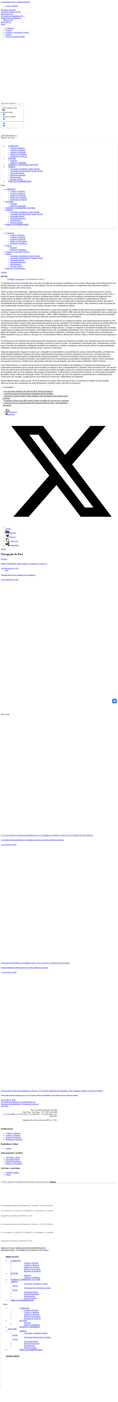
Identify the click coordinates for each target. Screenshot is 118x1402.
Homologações (15, 177)
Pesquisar (13, 161)
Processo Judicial (16, 179)
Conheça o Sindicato (17, 150)
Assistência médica (12, 1172)
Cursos (8, 1175)
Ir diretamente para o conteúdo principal (15, 2)
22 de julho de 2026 (8, 1100)
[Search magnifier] (3, 110)
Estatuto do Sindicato (18, 152)
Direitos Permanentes (18, 175)
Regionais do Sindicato (18, 156)
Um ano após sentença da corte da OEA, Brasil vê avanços (28, 391)
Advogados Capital (13, 1157)
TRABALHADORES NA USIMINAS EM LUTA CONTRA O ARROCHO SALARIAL (24, 967)
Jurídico (11, 167)
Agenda (8, 1148)
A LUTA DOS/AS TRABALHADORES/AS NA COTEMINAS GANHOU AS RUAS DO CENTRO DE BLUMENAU (32, 840)
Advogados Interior (17, 173)
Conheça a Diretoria (17, 148)
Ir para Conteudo (12, 6)
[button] (59, 185)
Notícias (12, 158)
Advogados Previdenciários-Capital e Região (26, 171)
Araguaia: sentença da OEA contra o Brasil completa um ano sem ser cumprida (36, 401)
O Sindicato (13, 146)
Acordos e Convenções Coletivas (23, 165)
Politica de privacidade (18, 154)
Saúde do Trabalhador (18, 163)
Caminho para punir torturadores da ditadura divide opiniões (28, 394)
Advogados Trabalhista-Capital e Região (25, 169)
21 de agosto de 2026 (8, 845)
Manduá (53, 1182)
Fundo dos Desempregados (19, 181)
